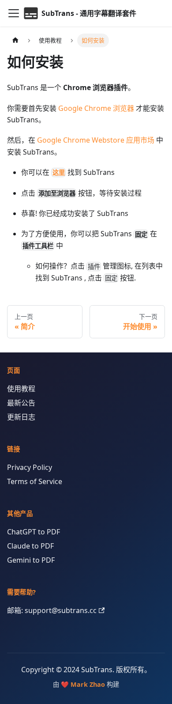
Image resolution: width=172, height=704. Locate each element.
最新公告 (21, 403)
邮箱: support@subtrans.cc (52, 610)
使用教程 (21, 389)
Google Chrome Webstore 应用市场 (95, 140)
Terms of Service (34, 481)
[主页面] (15, 40)
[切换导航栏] (13, 13)
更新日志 (21, 417)
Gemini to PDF (31, 560)
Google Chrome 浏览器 (96, 108)
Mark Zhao (88, 684)
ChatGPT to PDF (33, 532)
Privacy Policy (29, 467)
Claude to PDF (30, 546)
